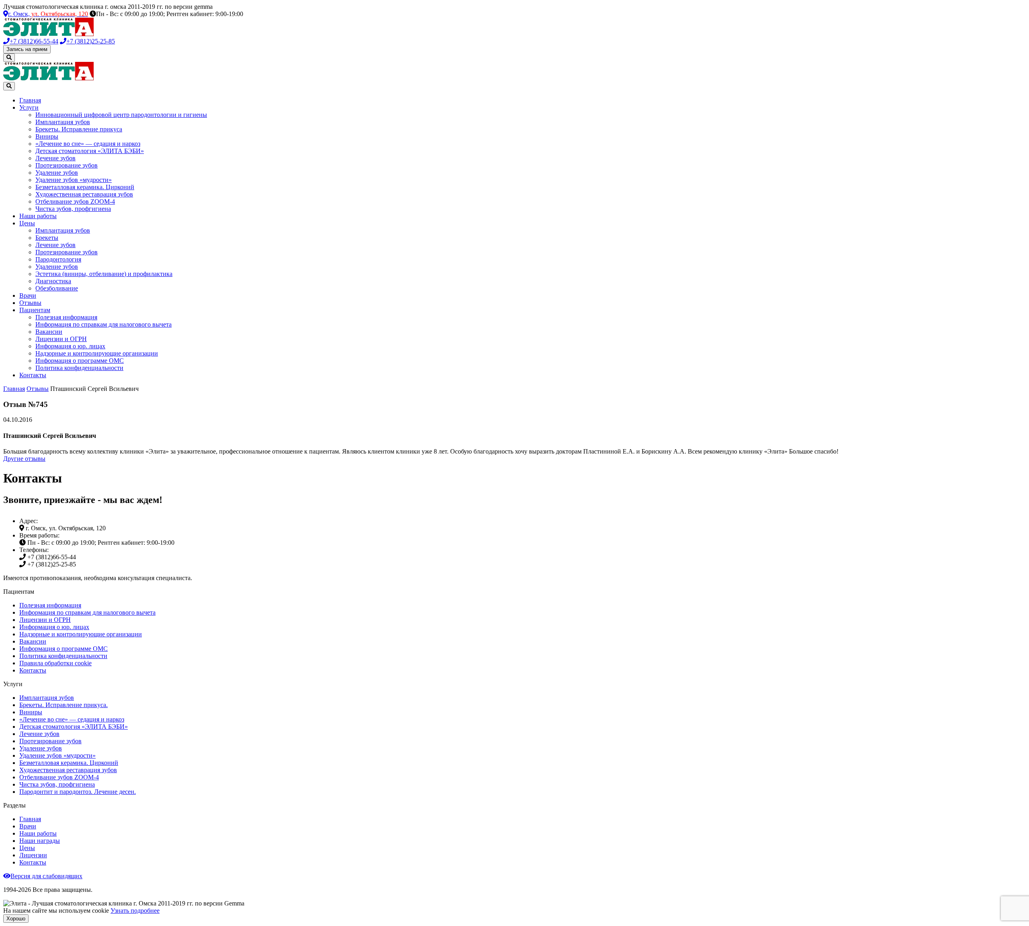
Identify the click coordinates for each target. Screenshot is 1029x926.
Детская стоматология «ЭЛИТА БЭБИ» (89, 150)
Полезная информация (66, 317)
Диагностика (53, 281)
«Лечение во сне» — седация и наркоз (87, 143)
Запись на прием (26, 49)
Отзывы (30, 302)
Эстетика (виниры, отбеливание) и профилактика (103, 273)
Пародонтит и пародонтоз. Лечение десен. (77, 791)
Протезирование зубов (66, 165)
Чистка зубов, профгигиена (73, 208)
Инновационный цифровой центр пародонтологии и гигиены (121, 114)
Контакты (32, 375)
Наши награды (39, 840)
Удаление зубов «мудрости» (73, 179)
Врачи (27, 295)
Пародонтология (58, 259)
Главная (30, 100)
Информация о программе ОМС (79, 360)
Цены (27, 223)
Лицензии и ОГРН (61, 338)
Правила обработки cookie (55, 663)
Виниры (46, 136)
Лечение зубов (55, 158)
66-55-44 (34, 41)
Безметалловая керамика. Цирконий (84, 187)
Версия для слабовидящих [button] (46, 876)
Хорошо (15, 919)
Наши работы (38, 216)
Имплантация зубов (62, 122)
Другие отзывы (24, 458)
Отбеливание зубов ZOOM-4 (75, 201)
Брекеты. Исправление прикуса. (63, 704)
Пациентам (34, 310)
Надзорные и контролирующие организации (96, 353)
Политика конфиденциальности (79, 367)
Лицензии (33, 855)
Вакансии (48, 331)
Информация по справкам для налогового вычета (103, 324)
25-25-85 (90, 41)
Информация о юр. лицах (70, 346)
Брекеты (46, 237)
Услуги (29, 107)
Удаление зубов (56, 172)
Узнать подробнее (135, 910)
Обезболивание (56, 288)
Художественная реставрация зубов (84, 194)
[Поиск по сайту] (9, 57)
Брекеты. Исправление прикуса (78, 129)
